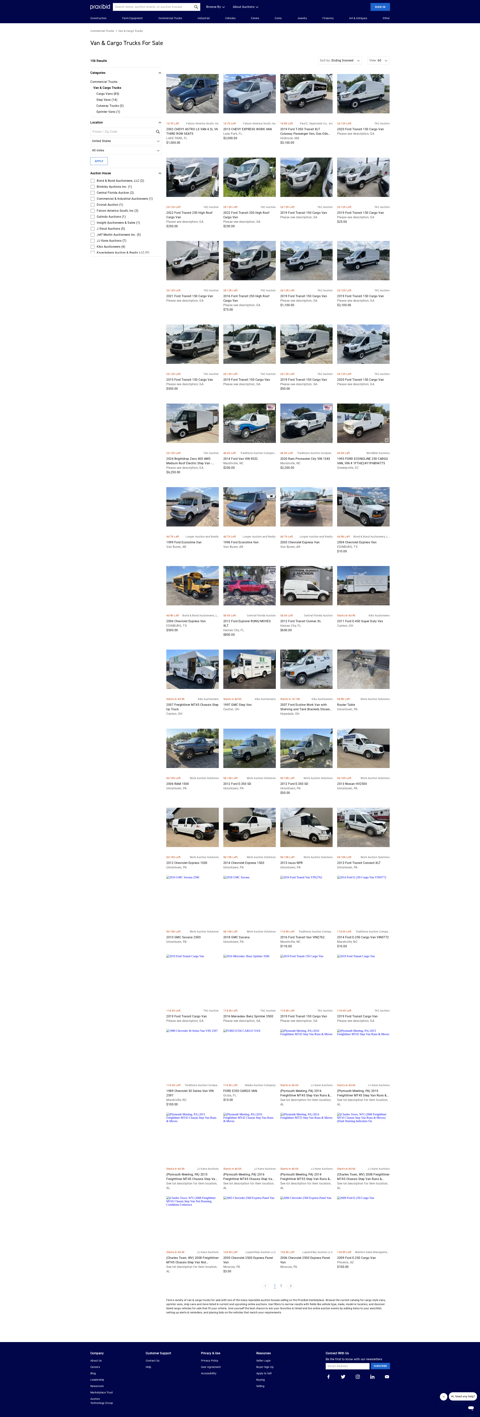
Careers (95, 1366)
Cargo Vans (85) (107, 94)
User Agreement (211, 1366)
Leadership (97, 1379)
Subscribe (380, 1366)
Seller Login (263, 1360)
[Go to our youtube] (387, 1377)
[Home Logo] (100, 7)
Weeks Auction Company (260, 1085)
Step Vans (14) (106, 100)
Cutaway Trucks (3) (110, 106)
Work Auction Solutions (375, 699)
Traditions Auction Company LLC (258, 453)
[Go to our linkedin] (372, 1377)
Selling (260, 1386)
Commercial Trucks (102, 30)
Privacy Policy (209, 1360)
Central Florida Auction (261, 615)
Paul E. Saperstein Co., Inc (316, 123)
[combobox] (92, 141)
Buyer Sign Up (265, 1366)
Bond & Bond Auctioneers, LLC (371, 537)
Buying (260, 1379)
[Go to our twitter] (343, 1377)
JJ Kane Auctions (322, 1085)
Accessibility (209, 1373)
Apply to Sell (264, 1373)
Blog (93, 1373)
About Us (96, 1360)
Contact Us (153, 1360)
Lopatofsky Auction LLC (261, 1252)
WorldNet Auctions (378, 453)
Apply (99, 161)
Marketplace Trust (101, 1392)
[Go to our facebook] (328, 1377)
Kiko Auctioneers (379, 615)
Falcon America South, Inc (202, 123)
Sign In (380, 6)
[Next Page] (290, 1286)
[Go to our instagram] (358, 1377)
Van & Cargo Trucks (130, 30)
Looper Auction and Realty (202, 536)
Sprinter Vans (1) (108, 112)
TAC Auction (382, 123)
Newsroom (97, 1386)
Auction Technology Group (101, 1400)
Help (148, 1366)
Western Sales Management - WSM (372, 1252)
